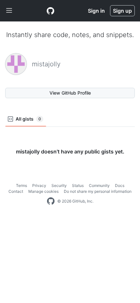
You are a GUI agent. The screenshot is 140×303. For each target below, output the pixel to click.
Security (59, 185)
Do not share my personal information (98, 191)
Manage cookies (43, 191)
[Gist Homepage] (50, 11)
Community (99, 185)
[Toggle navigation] (9, 11)
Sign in (96, 10)
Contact (15, 191)
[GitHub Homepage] (51, 201)
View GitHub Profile (70, 93)
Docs (119, 185)
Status (78, 185)
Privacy (39, 185)
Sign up (122, 10)
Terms (21, 185)
